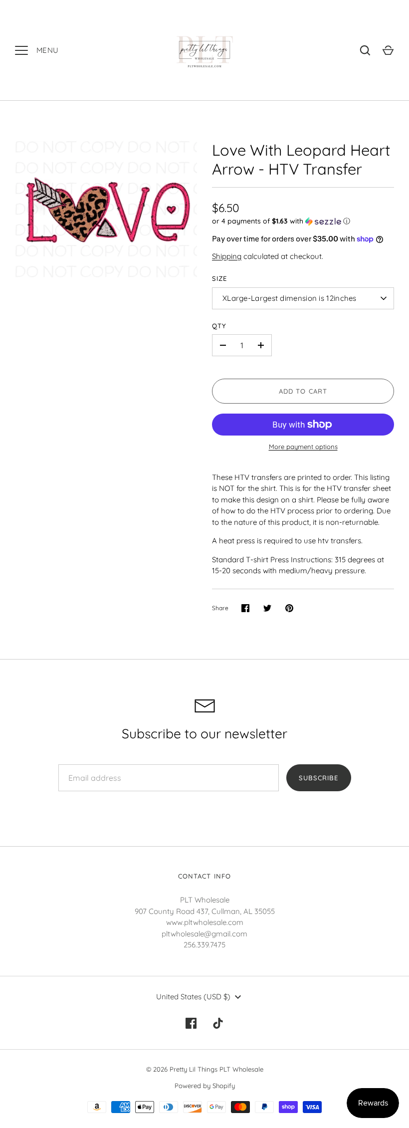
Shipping (226, 256)
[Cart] (388, 50)
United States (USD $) (193, 996)
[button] (303, 221)
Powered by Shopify (205, 1086)
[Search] (365, 50)
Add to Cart (303, 391)
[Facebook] (191, 1023)
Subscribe (318, 778)
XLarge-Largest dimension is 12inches (289, 298)
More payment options (303, 447)
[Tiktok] (218, 1023)
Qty (219, 326)
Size (219, 278)
